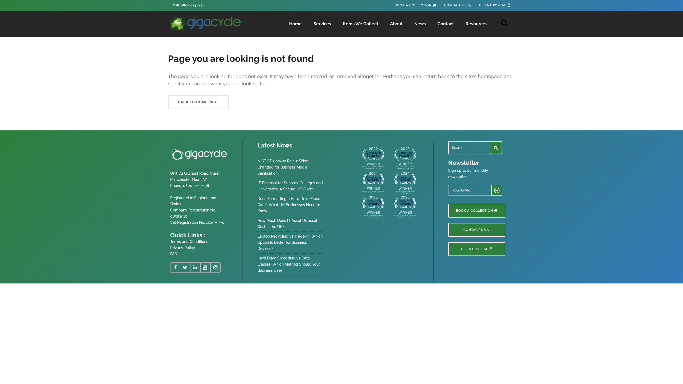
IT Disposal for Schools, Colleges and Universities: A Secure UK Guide (290, 186)
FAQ (173, 254)
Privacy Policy (182, 248)
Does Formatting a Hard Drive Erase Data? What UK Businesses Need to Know (288, 205)
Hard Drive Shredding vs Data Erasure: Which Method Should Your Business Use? (288, 264)
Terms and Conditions (189, 241)
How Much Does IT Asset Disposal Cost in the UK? (287, 223)
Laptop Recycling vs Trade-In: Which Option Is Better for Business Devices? (290, 242)
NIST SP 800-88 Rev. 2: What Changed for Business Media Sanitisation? (283, 167)
